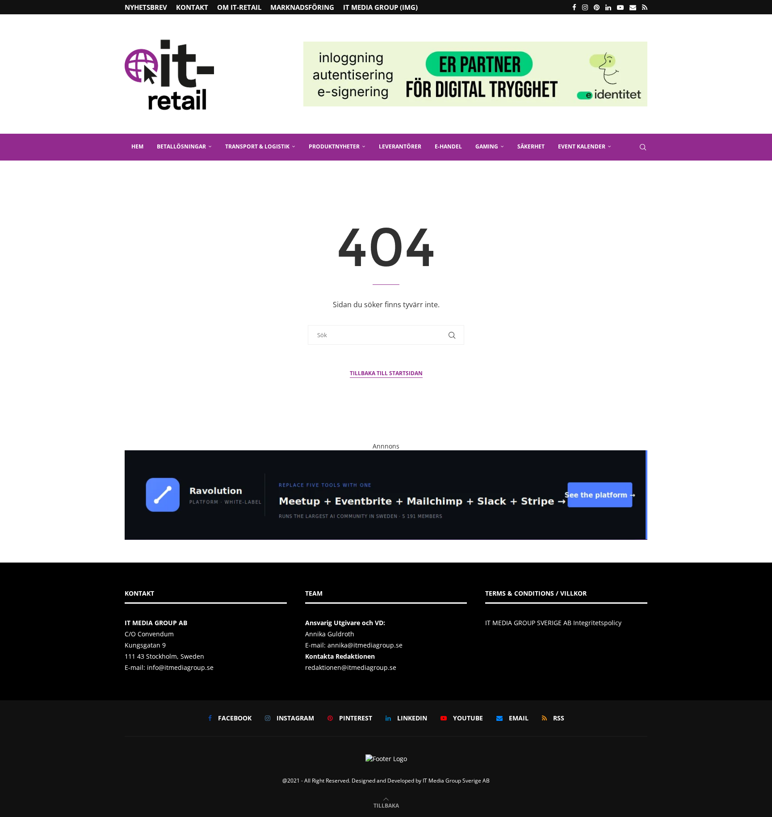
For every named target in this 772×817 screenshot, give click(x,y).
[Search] (642, 147)
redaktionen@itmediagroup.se (350, 667)
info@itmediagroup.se (180, 667)
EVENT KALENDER (581, 146)
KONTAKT (192, 7)
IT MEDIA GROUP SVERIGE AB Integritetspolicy (553, 622)
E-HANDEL (448, 146)
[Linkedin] (608, 7)
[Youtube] (620, 7)
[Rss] (644, 7)
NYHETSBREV (146, 7)
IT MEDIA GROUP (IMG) (380, 7)
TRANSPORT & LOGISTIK (257, 146)
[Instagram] (585, 7)
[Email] (632, 7)
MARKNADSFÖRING (302, 7)
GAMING (486, 146)
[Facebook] (574, 7)
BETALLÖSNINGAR (181, 146)
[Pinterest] (597, 7)
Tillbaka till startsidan (386, 373)
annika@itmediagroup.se (365, 645)
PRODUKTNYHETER (334, 146)
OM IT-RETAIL (239, 7)
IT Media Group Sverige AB (456, 780)
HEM (137, 146)
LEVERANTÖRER (400, 146)
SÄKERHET (531, 146)
